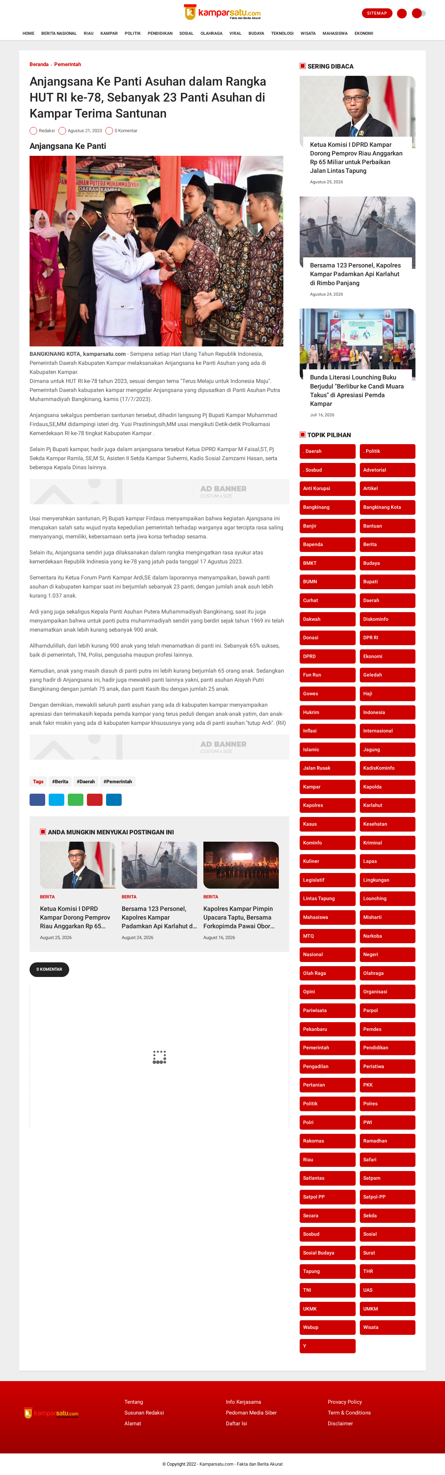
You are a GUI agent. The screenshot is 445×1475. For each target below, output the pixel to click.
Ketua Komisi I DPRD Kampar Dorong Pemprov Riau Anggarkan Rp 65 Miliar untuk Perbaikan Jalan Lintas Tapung (75, 918)
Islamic (311, 749)
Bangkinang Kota (382, 507)
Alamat (132, 1423)
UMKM (370, 1309)
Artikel (370, 488)
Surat (369, 1253)
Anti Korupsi (316, 488)
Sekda (370, 1215)
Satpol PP (314, 1197)
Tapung (311, 1271)
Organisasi (375, 991)
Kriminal (372, 842)
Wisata (308, 33)
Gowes (310, 693)
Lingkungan (376, 880)
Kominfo (312, 842)
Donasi (310, 637)
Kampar (109, 33)
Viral (235, 33)
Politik (133, 33)
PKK (368, 1085)
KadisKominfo (379, 768)
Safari (370, 1159)
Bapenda (313, 544)
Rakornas (313, 1141)
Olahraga (211, 33)
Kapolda (372, 786)
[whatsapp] (75, 800)
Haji (367, 693)
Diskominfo (375, 619)
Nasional (313, 954)
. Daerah (312, 451)
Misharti (372, 917)
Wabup (310, 1327)
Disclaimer (340, 1423)
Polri (308, 1122)
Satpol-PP (374, 1197)
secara (310, 1215)
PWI (367, 1122)
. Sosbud (312, 470)
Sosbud (311, 1234)
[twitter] (56, 800)
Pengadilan (316, 1066)
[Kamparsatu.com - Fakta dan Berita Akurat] (222, 23)
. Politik (371, 451)
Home (28, 33)
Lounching (375, 898)
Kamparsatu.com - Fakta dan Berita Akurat (241, 1464)
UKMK (310, 1309)
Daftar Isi (236, 1423)
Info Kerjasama (243, 1402)
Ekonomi (364, 33)
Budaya (256, 33)
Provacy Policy (345, 1402)
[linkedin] (114, 800)
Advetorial (374, 470)
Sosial (186, 33)
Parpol (370, 1010)
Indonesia (374, 712)
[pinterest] (95, 800)
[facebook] (37, 800)
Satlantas (313, 1178)
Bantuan (372, 526)
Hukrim (311, 712)
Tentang (133, 1402)
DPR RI (370, 637)
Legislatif (313, 880)
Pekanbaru (315, 1029)
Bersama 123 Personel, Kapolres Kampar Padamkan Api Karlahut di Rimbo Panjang (158, 918)
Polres (370, 1103)
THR (368, 1271)
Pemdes (372, 1029)
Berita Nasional (59, 33)
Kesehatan (375, 824)
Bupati (370, 581)
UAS (367, 1290)
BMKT (310, 563)
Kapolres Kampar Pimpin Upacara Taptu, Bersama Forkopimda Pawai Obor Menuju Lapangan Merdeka (238, 918)
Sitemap (377, 13)
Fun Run (312, 675)
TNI (307, 1290)
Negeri (370, 954)
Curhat (310, 600)
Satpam (371, 1178)
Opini (309, 991)
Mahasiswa (335, 33)
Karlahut (372, 805)
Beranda (39, 64)
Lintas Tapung (319, 898)
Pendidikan (160, 33)
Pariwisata (315, 1010)
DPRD (309, 656)
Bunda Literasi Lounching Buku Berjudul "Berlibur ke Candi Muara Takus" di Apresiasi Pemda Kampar (357, 390)
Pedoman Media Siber (251, 1413)
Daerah (87, 781)
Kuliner (311, 861)
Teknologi (282, 33)
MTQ (308, 936)
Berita (61, 781)
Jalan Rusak (316, 768)
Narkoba (372, 936)
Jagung (371, 749)
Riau (89, 33)
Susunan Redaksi (144, 1413)
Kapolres (313, 805)
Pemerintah (67, 64)
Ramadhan (375, 1141)
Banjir (309, 526)
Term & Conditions (349, 1413)
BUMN (310, 581)
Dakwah (312, 619)
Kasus (310, 824)
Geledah (372, 675)
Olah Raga (314, 973)
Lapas (370, 861)
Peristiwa (373, 1066)
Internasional (378, 731)
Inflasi (310, 731)
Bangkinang (316, 507)
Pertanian (314, 1085)
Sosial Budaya (318, 1253)
